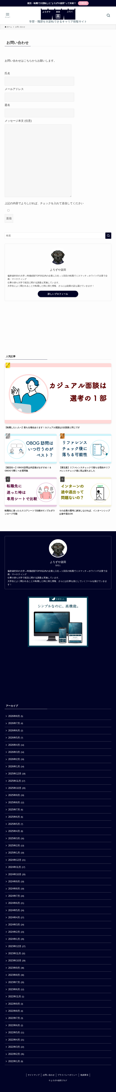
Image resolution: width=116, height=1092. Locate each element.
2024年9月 (16, 881)
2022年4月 (16, 1039)
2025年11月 (16, 781)
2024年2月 (16, 932)
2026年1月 (16, 766)
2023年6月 (16, 989)
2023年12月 (16, 946)
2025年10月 (16, 788)
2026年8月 (15, 716)
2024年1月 (16, 939)
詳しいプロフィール (58, 294)
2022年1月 (15, 1061)
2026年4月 (16, 745)
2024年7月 (16, 896)
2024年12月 (16, 860)
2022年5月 (16, 1032)
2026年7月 (15, 723)
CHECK (83, 3)
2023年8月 (16, 975)
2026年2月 (16, 759)
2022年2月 (16, 1054)
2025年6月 (15, 817)
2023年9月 (16, 968)
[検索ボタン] (108, 15)
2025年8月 (16, 802)
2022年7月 (15, 1018)
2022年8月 (15, 1011)
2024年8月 (16, 888)
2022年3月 (16, 1047)
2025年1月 (16, 852)
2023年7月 (16, 982)
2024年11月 (16, 867)
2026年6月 (15, 730)
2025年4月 (15, 831)
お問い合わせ (49, 1075)
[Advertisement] (58, 327)
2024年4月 (16, 917)
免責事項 (84, 1075)
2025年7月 (15, 809)
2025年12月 (16, 773)
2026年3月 (16, 752)
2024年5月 (16, 910)
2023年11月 (16, 953)
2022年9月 (15, 1003)
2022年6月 (15, 1025)
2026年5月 (15, 737)
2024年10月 (16, 874)
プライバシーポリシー (67, 1075)
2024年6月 (16, 903)
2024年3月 (16, 924)
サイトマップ (34, 1075)
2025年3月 (16, 838)
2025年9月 (16, 795)
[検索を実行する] (108, 235)
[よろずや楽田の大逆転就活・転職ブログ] (58, 14)
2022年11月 (16, 996)
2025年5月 (15, 824)
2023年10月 (16, 960)
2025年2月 (16, 845)
